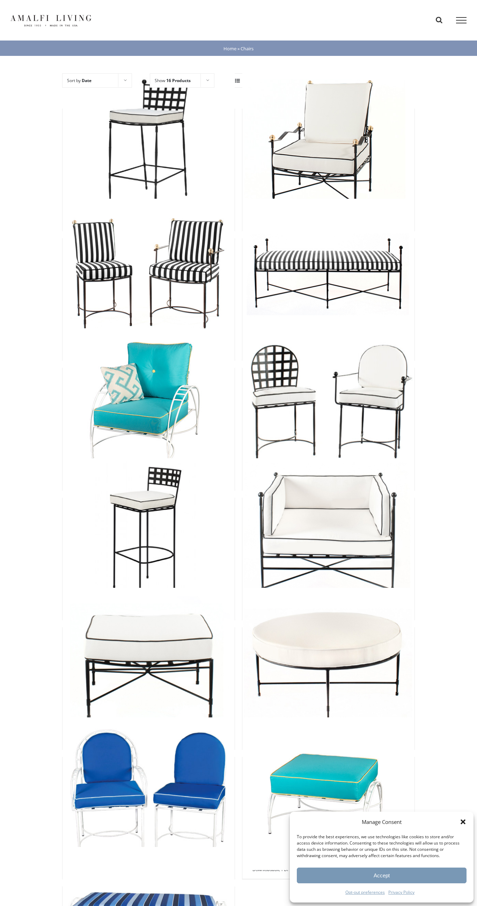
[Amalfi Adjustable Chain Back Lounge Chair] (328, 145)
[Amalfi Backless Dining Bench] (328, 275)
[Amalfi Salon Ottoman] (328, 664)
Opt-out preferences (365, 892)
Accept (382, 875)
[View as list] (237, 80)
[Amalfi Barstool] (149, 534)
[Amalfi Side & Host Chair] (149, 275)
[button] (463, 821)
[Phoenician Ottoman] (328, 793)
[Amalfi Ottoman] (149, 664)
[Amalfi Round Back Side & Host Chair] (328, 404)
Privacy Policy (401, 892)
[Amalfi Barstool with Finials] (149, 145)
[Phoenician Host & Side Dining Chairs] (149, 793)
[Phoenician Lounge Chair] (149, 404)
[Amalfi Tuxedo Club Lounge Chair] (328, 534)
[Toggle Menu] (461, 20)
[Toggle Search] (439, 19)
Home (229, 48)
